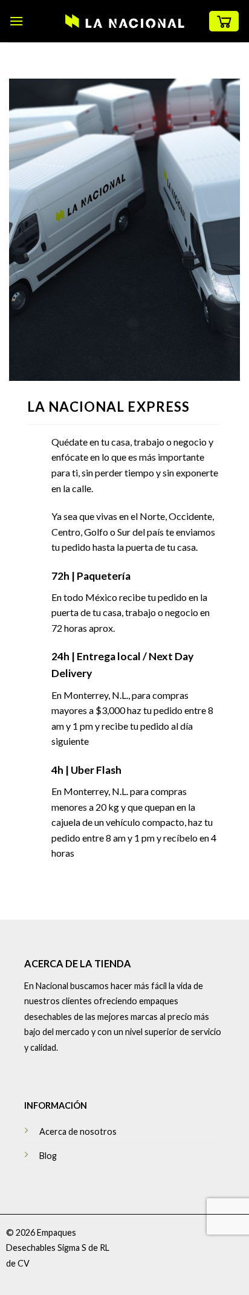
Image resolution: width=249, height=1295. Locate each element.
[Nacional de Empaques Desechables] (124, 21)
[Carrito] (224, 21)
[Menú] (16, 21)
